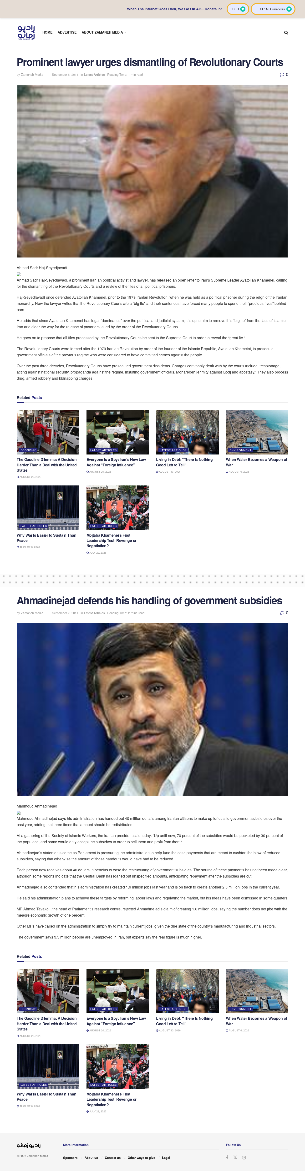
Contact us (113, 1157)
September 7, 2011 (65, 613)
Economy (28, 450)
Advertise (67, 32)
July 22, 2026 (97, 552)
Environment (241, 450)
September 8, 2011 (65, 74)
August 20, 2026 (30, 477)
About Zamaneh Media (102, 32)
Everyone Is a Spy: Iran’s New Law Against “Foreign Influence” (116, 462)
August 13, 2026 (169, 471)
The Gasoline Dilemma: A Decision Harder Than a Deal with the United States (47, 465)
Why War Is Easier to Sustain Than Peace (46, 537)
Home (47, 32)
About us (91, 1157)
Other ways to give (141, 1157)
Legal (166, 1157)
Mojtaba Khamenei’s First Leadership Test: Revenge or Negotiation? (111, 540)
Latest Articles (94, 74)
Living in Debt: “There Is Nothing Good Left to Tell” (184, 462)
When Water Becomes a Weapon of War (256, 462)
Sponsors (70, 1157)
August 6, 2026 (238, 471)
